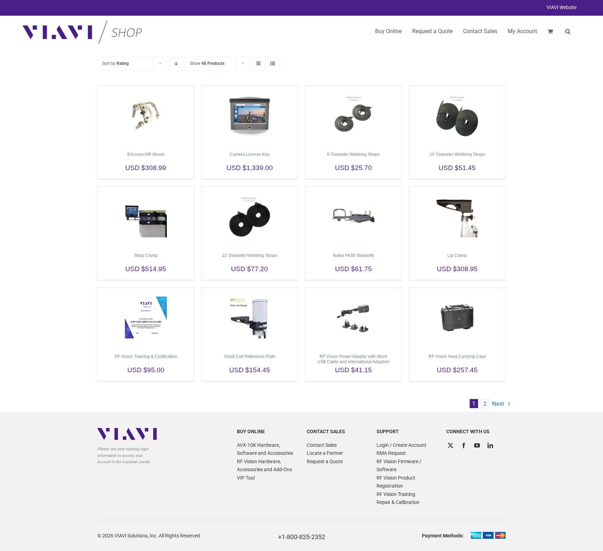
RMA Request (391, 453)
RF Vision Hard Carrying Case (457, 356)
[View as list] (272, 63)
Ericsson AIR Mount (145, 154)
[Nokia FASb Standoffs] (353, 216)
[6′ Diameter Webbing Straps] (353, 115)
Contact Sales (322, 445)
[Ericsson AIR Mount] (146, 115)
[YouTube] (477, 445)
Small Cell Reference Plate (249, 356)
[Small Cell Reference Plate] (250, 317)
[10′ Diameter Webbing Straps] (457, 115)
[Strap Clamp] (146, 216)
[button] (568, 31)
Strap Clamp (146, 255)
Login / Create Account (401, 445)
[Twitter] (450, 445)
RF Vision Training (396, 494)
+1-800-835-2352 (301, 537)
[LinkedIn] (490, 445)
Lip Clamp (457, 255)
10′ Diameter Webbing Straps (457, 154)
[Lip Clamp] (457, 216)
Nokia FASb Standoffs (353, 255)
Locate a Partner (325, 453)
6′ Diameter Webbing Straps (353, 154)
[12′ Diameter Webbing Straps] (250, 216)
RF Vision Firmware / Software (399, 466)
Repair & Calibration (398, 502)
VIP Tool (246, 478)
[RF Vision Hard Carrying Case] (457, 317)
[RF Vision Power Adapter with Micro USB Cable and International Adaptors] (353, 317)
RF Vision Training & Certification (145, 356)
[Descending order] (176, 63)
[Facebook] (464, 445)
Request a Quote (325, 461)
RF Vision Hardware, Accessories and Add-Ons (264, 466)
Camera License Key (249, 154)
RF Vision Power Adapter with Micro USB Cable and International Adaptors (353, 359)
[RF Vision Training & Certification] (146, 317)
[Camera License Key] (250, 115)
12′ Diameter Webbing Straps (249, 255)
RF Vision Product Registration (396, 482)
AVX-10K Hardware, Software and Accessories (265, 449)
